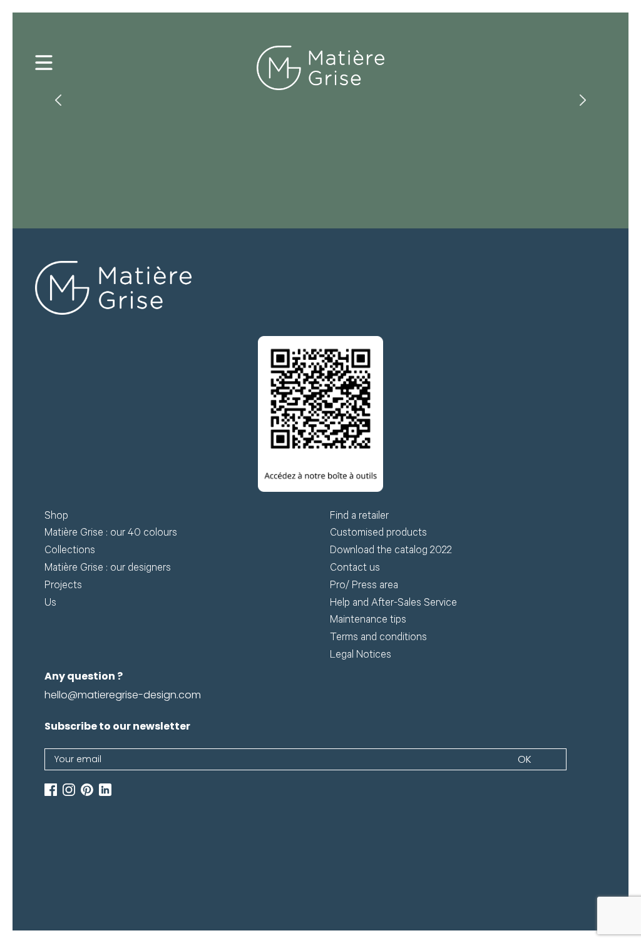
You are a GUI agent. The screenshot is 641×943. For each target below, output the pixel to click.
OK (524, 759)
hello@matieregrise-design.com (122, 695)
